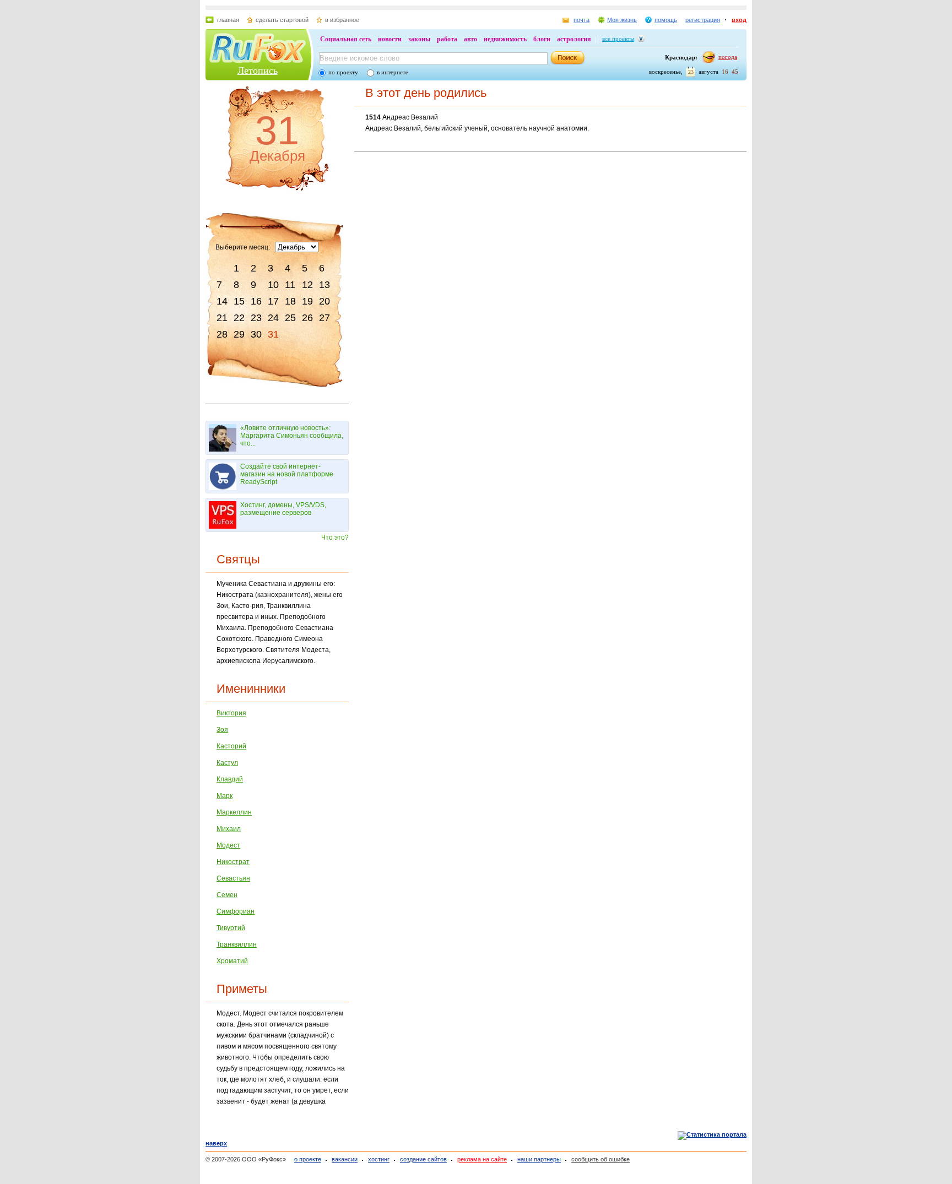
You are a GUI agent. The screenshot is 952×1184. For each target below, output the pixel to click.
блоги (541, 39)
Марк (224, 796)
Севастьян (233, 878)
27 (324, 317)
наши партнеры (539, 1159)
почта (581, 20)
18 (290, 301)
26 (307, 317)
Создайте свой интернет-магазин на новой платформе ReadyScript (286, 474)
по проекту (343, 72)
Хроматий (232, 961)
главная (228, 20)
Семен (227, 895)
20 (324, 301)
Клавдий (230, 779)
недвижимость (505, 39)
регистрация (702, 20)
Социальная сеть (345, 39)
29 (239, 334)
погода (727, 56)
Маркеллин (234, 812)
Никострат (233, 862)
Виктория (231, 713)
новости (390, 39)
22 (239, 317)
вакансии (345, 1159)
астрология (574, 39)
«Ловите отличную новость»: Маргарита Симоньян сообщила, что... (291, 435)
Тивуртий (231, 928)
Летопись (257, 70)
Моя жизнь (622, 20)
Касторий (231, 746)
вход (739, 20)
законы (419, 39)
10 (273, 284)
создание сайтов (423, 1159)
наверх (216, 1143)
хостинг (379, 1159)
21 (222, 317)
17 (273, 301)
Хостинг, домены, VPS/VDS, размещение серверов (283, 509)
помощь (665, 20)
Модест (228, 845)
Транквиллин (237, 944)
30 (256, 334)
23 (256, 317)
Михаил (229, 829)
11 (290, 284)
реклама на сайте (482, 1159)
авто (470, 39)
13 (324, 284)
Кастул (227, 763)
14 (222, 301)
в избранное (342, 20)
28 (222, 334)
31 (273, 334)
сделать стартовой (282, 20)
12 (307, 284)
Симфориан (236, 911)
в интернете (392, 72)
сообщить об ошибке (600, 1159)
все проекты (618, 38)
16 (256, 301)
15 (239, 301)
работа (447, 39)
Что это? (335, 537)
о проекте (307, 1159)
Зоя (222, 730)
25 (290, 317)
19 (307, 301)
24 (273, 317)
